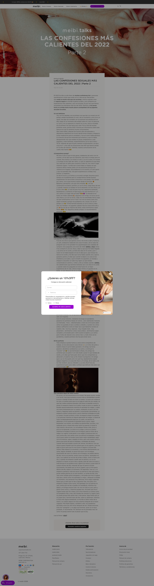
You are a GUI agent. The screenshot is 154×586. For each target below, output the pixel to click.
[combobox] (47, 292)
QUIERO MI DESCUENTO (61, 307)
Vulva (49, 303)
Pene (57, 303)
